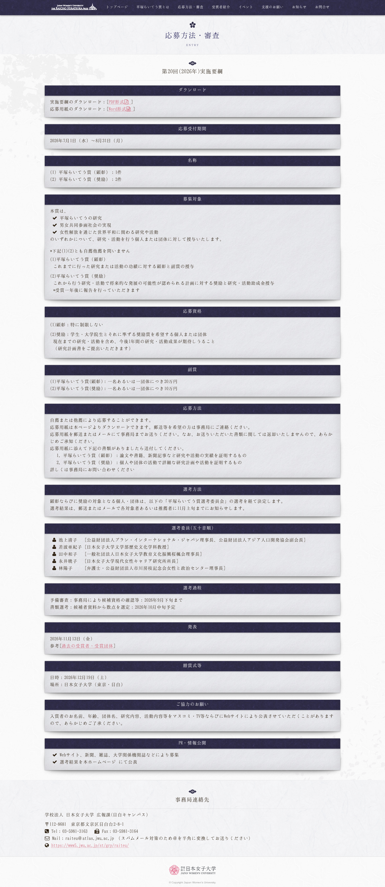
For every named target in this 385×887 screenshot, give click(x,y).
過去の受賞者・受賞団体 (87, 645)
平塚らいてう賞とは (152, 7)
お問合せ (322, 7)
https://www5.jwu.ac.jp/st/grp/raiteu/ (90, 845)
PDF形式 (116, 101)
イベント (246, 7)
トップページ (117, 7)
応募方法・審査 (191, 7)
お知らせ (299, 7)
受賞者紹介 (221, 7)
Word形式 (117, 108)
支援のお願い (273, 7)
